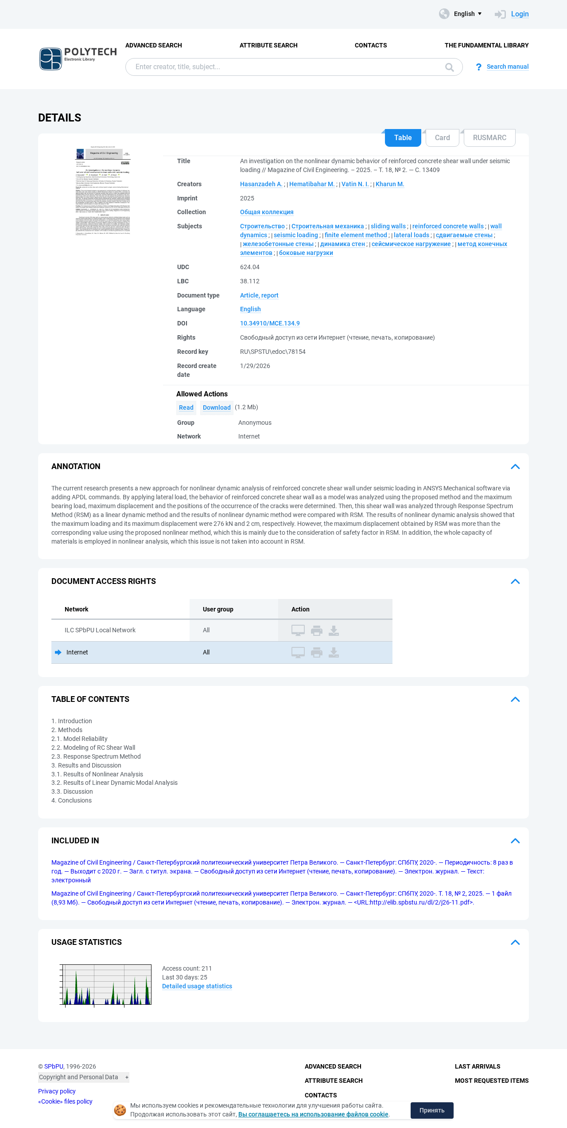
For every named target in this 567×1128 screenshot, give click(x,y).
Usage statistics (86, 942)
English (250, 309)
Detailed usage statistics (197, 986)
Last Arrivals (478, 1066)
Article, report (259, 295)
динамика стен (342, 243)
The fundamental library (487, 45)
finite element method (356, 235)
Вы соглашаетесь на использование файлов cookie (313, 1114)
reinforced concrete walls (448, 226)
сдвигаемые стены (464, 235)
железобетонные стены (278, 243)
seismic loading (296, 235)
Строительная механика (327, 226)
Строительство (262, 226)
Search (447, 67)
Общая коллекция (267, 211)
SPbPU (53, 1066)
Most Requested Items (492, 1080)
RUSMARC (489, 137)
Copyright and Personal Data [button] (78, 1077)
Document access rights (103, 581)
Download (217, 407)
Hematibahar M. (312, 184)
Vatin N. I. (355, 184)
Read (186, 407)
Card (442, 137)
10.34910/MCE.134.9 (270, 323)
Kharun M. (390, 184)
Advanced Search (153, 45)
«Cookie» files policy (65, 1101)
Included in (75, 840)
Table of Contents (90, 699)
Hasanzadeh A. (261, 184)
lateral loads (411, 235)
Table (403, 137)
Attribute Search (269, 45)
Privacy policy (57, 1091)
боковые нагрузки (306, 252)
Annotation (76, 466)
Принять (432, 1110)
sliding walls (388, 226)
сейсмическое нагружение (411, 243)
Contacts (371, 45)
